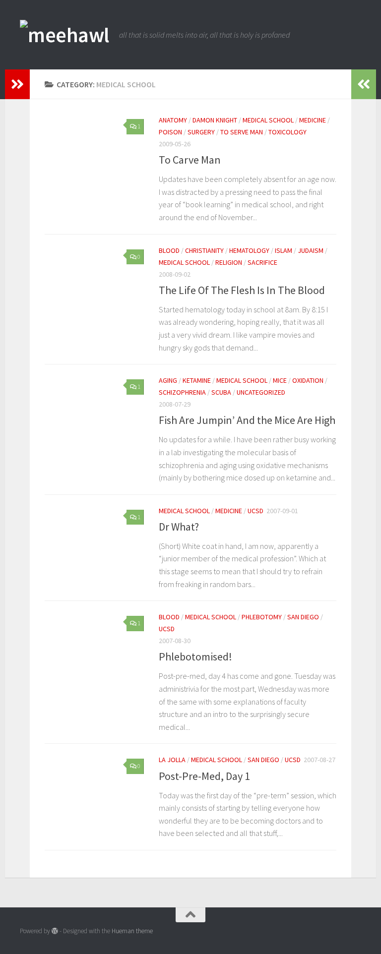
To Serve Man (241, 131)
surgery (201, 131)
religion (228, 262)
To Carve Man (190, 160)
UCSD (255, 510)
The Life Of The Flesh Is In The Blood (242, 290)
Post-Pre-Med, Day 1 (204, 776)
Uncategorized (261, 392)
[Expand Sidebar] (17, 84)
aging (168, 380)
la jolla (172, 759)
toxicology (287, 131)
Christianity (204, 250)
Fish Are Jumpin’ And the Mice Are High (247, 420)
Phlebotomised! (195, 656)
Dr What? (179, 527)
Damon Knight (214, 120)
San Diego (303, 616)
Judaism (310, 250)
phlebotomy (262, 616)
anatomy (173, 120)
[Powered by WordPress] (55, 931)
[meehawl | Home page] (64, 35)
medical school (268, 120)
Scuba (221, 392)
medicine (312, 120)
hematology (249, 250)
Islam (283, 250)
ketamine (197, 380)
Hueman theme (132, 931)
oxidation (307, 380)
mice (280, 380)
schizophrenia (182, 392)
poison (170, 131)
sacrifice (262, 262)
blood (169, 250)
